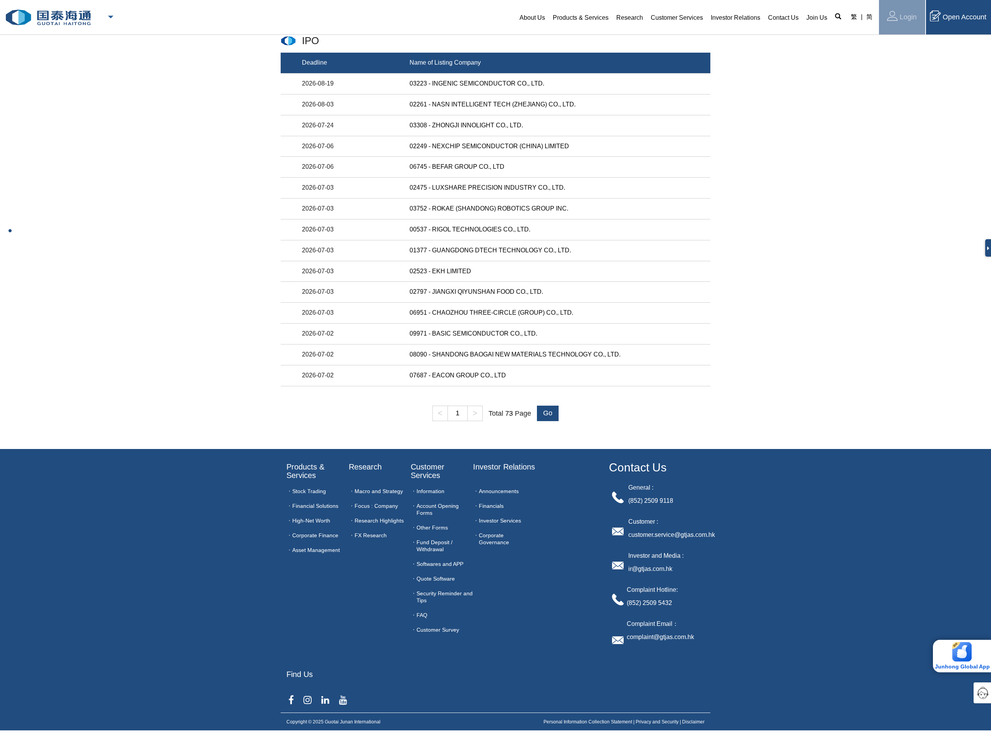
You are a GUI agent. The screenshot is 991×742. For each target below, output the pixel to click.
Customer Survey (438, 630)
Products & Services (306, 471)
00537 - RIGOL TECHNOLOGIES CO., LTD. (470, 229)
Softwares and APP (440, 564)
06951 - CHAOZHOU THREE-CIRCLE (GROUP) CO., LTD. (491, 312)
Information (430, 491)
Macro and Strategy (379, 491)
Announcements (499, 491)
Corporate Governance (494, 538)
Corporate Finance (315, 535)
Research (365, 467)
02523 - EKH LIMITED (440, 271)
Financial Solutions (315, 506)
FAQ (422, 615)
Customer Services (429, 471)
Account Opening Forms (438, 509)
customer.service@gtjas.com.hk (671, 534)
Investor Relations (504, 467)
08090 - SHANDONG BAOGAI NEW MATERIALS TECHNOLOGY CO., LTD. (515, 354)
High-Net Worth (311, 521)
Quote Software (436, 579)
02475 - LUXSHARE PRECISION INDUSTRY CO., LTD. (487, 187)
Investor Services (500, 521)
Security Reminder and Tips (445, 596)
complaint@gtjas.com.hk (660, 637)
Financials (491, 506)
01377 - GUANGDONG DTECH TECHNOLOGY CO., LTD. (490, 250)
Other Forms (432, 527)
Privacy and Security (657, 722)
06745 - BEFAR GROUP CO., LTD (457, 166)
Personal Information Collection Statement (588, 722)
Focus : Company (376, 506)
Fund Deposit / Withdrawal (435, 545)
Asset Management (316, 550)
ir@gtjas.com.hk (650, 568)
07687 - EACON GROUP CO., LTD (458, 375)
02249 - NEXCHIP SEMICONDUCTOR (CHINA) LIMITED (489, 146)
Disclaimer (693, 722)
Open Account (964, 17)
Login (908, 17)
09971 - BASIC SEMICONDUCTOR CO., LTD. (473, 333)
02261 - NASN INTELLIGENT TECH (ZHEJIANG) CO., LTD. (493, 104)
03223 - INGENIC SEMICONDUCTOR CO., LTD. (477, 83)
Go (547, 413)
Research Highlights (379, 521)
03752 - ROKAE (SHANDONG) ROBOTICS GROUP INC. (489, 208)
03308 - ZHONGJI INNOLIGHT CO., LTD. (466, 125)
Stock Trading (309, 491)
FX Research (371, 535)
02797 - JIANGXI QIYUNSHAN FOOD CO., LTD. (476, 291)
